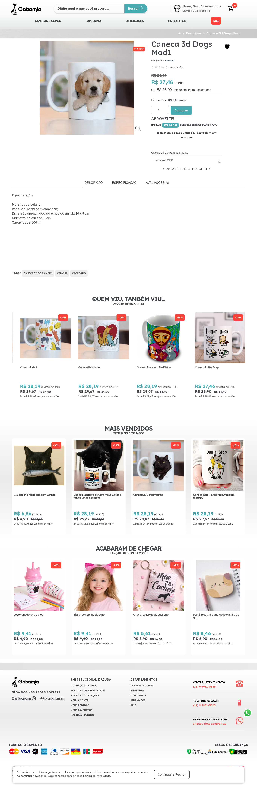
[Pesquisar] (219, 161)
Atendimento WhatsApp (210, 722)
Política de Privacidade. (97, 775)
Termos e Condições (85, 695)
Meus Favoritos (81, 710)
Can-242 (62, 273)
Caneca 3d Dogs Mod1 (223, 33)
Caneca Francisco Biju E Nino (149, 367)
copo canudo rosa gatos (28, 614)
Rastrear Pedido (82, 715)
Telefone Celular (206, 703)
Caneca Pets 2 (24, 367)
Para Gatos (177, 21)
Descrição (93, 182)
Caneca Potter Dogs (202, 367)
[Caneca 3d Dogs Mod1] (87, 87)
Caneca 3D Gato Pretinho (148, 495)
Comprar (181, 110)
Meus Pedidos (80, 705)
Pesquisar (193, 33)
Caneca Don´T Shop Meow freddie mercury (213, 496)
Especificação (124, 182)
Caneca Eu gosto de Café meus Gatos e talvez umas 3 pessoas (97, 496)
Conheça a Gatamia (84, 685)
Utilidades (135, 21)
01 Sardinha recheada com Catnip (34, 495)
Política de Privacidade (88, 690)
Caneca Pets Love (84, 367)
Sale (216, 21)
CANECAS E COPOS (48, 21)
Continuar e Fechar (172, 774)
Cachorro (79, 273)
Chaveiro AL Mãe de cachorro (150, 614)
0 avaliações (176, 67)
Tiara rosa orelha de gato (89, 614)
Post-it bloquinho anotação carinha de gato (216, 616)
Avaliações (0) (157, 182)
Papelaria (93, 21)
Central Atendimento (209, 684)
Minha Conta (79, 700)
